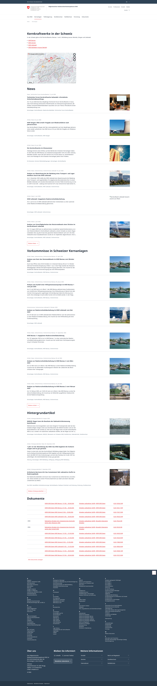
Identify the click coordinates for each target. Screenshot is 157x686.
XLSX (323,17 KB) (118, 508)
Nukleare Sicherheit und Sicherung (87, 595)
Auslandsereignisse (31, 593)
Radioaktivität (82, 613)
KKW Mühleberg (57, 622)
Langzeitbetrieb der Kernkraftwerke (61, 629)
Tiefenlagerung (108, 608)
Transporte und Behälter (111, 614)
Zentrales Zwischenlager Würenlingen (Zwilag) (116, 639)
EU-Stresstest (30, 622)
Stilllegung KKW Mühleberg (111, 595)
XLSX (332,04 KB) (118, 538)
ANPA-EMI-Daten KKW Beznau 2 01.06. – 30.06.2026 (59, 508)
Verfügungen (108, 624)
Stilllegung (107, 593)
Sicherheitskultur (109, 586)
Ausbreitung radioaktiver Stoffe (34, 592)
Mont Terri (81, 584)
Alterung (29, 587)
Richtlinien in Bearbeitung (85, 628)
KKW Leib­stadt (32, 45)
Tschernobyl (108, 615)
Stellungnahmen (109, 592)
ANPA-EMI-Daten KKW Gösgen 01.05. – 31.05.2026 (59, 542)
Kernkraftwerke (56, 614)
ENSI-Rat (29, 619)
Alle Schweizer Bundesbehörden (34, 2)
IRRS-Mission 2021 (57, 602)
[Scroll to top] (154, 573)
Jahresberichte (56, 607)
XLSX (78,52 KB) (117, 521)
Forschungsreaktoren (32, 637)
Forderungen (30, 632)
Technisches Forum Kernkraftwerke (113, 605)
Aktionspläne (30, 586)
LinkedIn (58, 655)
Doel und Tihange (31, 610)
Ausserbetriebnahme (32, 595)
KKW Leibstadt (56, 620)
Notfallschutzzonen (83, 592)
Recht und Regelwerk (84, 622)
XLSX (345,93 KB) (118, 533)
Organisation (82, 601)
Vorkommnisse (108, 627)
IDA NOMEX (56, 596)
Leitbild (54, 632)
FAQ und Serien (30, 629)
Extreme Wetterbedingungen (34, 625)
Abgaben (29, 580)
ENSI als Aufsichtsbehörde (33, 617)
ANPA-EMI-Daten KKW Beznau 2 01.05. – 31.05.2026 (59, 538)
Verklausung (108, 626)
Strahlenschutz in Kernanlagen (112, 599)
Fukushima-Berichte (31, 639)
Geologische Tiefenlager (58, 580)
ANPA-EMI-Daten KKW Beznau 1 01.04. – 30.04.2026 (59, 551)
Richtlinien (81, 626)
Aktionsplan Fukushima (32, 584)
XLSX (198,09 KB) (118, 542)
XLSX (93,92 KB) (117, 527)
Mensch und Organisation (85, 581)
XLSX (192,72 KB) (118, 512)
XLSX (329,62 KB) (118, 503)
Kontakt (83, 655)
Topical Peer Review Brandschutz (113, 611)
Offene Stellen (82, 599)
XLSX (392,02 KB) (118, 516)
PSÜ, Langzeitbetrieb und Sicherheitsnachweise (90, 608)
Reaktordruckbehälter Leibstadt (86, 619)
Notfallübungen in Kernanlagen (86, 593)
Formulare (29, 634)
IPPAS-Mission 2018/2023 (59, 599)
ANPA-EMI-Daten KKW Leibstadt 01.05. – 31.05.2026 (59, 546)
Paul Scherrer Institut (84, 605)
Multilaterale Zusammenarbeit (86, 586)
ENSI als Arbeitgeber (32, 616)
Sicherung (107, 587)
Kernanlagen (56, 611)
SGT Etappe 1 (108, 581)
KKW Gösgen (56, 619)
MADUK (81, 580)
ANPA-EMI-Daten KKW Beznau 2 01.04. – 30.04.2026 (59, 555)
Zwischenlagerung (109, 641)
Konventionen (56, 623)
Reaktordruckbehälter (84, 614)
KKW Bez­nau (32, 40)
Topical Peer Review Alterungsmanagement (115, 610)
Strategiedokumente (110, 601)
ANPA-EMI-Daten (100, 503)
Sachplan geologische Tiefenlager (113, 580)
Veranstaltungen (109, 623)
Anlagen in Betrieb (31, 589)
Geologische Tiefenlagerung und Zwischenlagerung (65, 581)
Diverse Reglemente (31, 608)
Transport (107, 613)
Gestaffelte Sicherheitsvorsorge (60, 586)
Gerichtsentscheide (57, 583)
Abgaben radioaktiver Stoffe (87, 503)
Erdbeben (29, 620)
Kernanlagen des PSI (58, 613)
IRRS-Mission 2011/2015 (58, 601)
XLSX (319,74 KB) (118, 555)
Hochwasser (56, 592)
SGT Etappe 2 (108, 583)
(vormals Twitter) (69, 655)
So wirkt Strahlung (109, 589)
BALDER (29, 599)
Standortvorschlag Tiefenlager (112, 590)
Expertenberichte (31, 623)
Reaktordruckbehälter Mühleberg (87, 620)
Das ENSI (29, 607)
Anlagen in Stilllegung (32, 590)
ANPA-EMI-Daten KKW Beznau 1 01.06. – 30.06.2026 (59, 503)
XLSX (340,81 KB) (118, 551)
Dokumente (30, 611)
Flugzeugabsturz (31, 631)
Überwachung (108, 618)
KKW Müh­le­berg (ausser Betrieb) (37, 47)
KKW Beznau (56, 617)
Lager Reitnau (56, 628)
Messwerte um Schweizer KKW (86, 583)
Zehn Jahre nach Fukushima (111, 638)
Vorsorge (107, 629)
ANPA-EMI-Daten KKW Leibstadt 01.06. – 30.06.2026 (59, 516)
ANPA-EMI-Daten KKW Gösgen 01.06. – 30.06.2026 (59, 512)
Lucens (54, 634)
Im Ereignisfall (56, 598)
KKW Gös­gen (32, 43)
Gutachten (55, 587)
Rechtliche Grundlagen (84, 623)
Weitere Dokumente (110, 633)
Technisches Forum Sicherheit (112, 607)
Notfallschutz (82, 590)
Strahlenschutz (108, 598)
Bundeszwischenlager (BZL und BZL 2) (36, 602)
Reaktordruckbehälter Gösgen (86, 617)
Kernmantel (56, 616)
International (84, 663)
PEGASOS (81, 607)
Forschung (29, 635)
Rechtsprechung (83, 625)
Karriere (83, 659)
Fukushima (29, 638)
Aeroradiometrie (31, 583)
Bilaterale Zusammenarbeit (33, 601)
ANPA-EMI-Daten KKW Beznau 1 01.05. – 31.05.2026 (59, 533)
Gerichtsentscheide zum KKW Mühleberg (62, 584)
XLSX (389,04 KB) (118, 546)
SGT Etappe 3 (108, 584)
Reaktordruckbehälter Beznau (86, 616)
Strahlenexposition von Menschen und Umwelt (116, 596)
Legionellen (55, 631)
